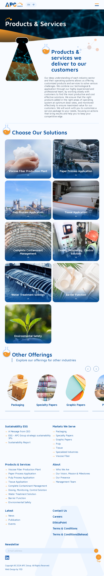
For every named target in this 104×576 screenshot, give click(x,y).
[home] (14, 4)
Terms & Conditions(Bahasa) (70, 534)
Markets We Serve (64, 426)
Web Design (10, 569)
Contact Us (60, 510)
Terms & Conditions (65, 528)
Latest (9, 510)
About (56, 464)
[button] (97, 5)
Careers (57, 516)
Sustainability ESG (16, 426)
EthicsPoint (60, 522)
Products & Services (17, 464)
